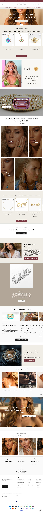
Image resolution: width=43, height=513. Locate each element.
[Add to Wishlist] (13, 35)
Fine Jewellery (7, 31)
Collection (36, 31)
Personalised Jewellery (21, 479)
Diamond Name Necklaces (22, 31)
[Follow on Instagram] (4, 499)
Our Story (19, 123)
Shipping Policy (38, 485)
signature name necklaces (16, 295)
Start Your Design (6, 107)
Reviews (29, 482)
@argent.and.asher (23, 433)
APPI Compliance (38, 479)
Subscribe (5, 486)
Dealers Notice (38, 487)
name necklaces (31, 249)
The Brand (23, 123)
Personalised (19, 487)
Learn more (21, 300)
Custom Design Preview (29, 360)
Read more (3, 333)
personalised (26, 252)
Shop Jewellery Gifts (21, 220)
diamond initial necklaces (26, 295)
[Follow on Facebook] (2, 499)
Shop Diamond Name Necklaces (31, 258)
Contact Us (29, 479)
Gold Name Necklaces (21, 482)
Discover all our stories (21, 339)
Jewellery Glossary (30, 485)
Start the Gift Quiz (21, 233)
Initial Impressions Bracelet (34, 212)
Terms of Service (38, 482)
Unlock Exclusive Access (29, 416)
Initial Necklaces (20, 485)
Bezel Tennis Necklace (8, 212)
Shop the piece (31, 83)
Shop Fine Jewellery (21, 55)
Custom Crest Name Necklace (21, 212)
